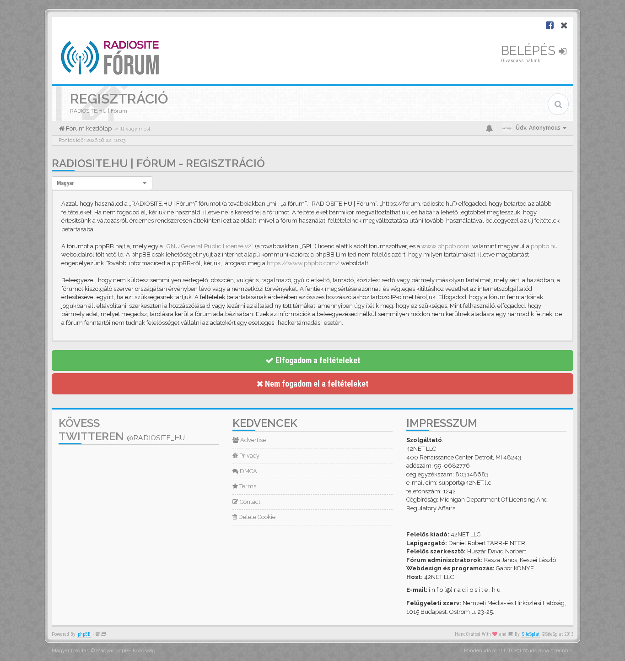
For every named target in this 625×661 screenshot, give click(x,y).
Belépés (530, 50)
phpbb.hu (544, 246)
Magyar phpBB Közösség (126, 651)
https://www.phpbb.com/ (303, 263)
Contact (249, 501)
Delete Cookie (256, 517)
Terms (247, 486)
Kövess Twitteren (122, 429)
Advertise (252, 440)
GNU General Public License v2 (209, 246)
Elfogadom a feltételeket (317, 360)
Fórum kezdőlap (88, 128)
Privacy (248, 455)
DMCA (247, 471)
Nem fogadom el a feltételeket (315, 383)
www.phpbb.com (445, 246)
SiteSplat (530, 634)
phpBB (84, 634)
